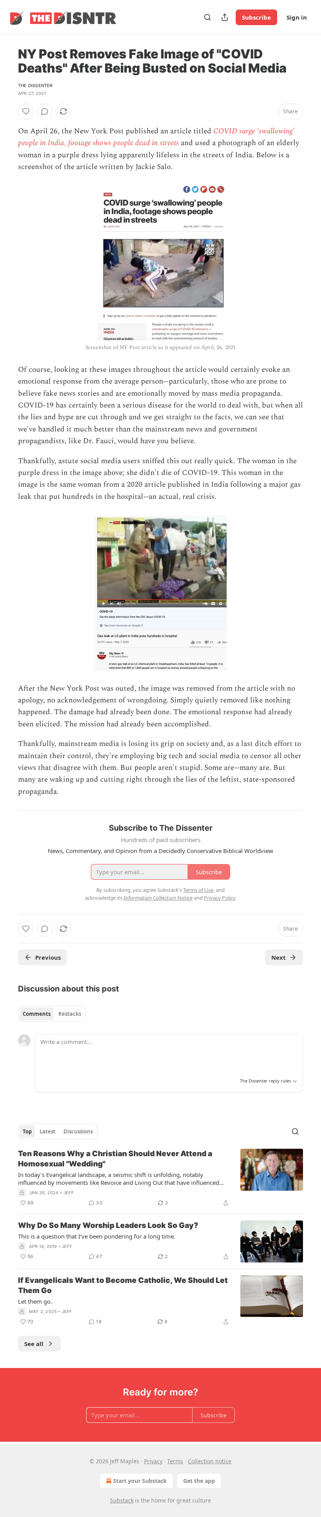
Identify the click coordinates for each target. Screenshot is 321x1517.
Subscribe (256, 17)
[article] (160, 1178)
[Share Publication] (225, 17)
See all (33, 1344)
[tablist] (52, 1014)
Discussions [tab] (78, 1131)
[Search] (207, 17)
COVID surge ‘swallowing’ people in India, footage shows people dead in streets (156, 137)
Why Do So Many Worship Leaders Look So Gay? (108, 1225)
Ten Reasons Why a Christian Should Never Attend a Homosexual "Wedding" (115, 1158)
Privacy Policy (219, 897)
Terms (175, 1461)
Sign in (297, 17)
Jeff (68, 1192)
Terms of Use (198, 889)
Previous (48, 957)
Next (278, 957)
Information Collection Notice (158, 897)
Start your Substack (140, 1480)
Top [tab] (27, 1131)
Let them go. (35, 1301)
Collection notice (209, 1461)
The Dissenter (35, 85)
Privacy (153, 1461)
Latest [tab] (48, 1131)
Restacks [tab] (69, 1013)
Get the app (199, 1480)
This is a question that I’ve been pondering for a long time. (96, 1236)
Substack (121, 1500)
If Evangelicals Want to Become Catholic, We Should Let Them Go (123, 1285)
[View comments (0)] (44, 111)
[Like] (26, 111)
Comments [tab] (36, 1013)
